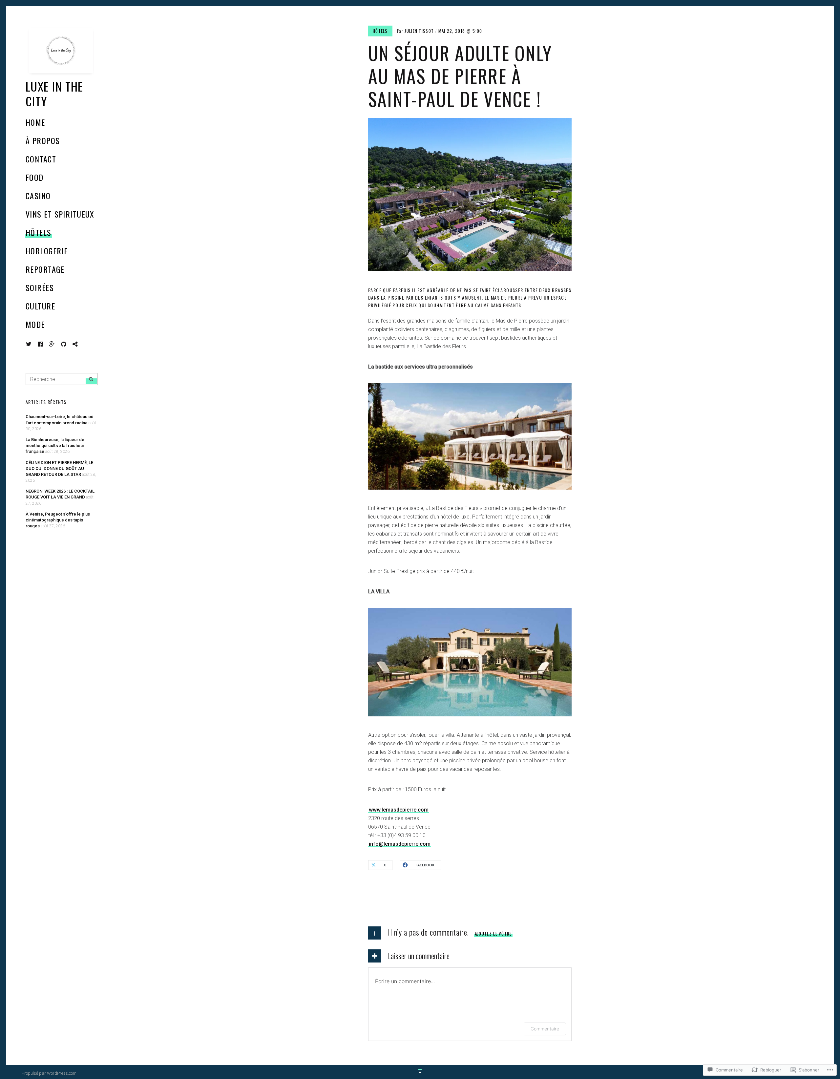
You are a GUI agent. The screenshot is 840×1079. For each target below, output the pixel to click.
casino (38, 195)
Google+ (52, 344)
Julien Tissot (419, 31)
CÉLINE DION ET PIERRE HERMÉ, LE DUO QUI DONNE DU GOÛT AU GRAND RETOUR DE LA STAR (59, 468)
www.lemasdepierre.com (399, 810)
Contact (41, 159)
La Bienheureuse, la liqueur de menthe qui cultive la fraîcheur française (55, 445)
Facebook (45, 344)
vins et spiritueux (60, 214)
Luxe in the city (54, 93)
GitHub (68, 344)
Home (35, 122)
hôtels (39, 232)
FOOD (35, 177)
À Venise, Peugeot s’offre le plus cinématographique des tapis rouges (58, 520)
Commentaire (545, 1028)
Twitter (29, 344)
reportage (45, 269)
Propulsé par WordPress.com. (49, 1073)
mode (35, 324)
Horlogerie (47, 251)
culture (40, 306)
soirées (40, 287)
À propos (43, 140)
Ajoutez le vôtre (493, 933)
